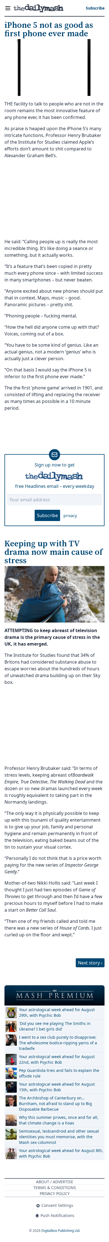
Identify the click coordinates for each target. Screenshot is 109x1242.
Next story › (90, 963)
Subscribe (47, 515)
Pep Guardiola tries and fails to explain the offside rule (59, 1073)
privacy (70, 515)
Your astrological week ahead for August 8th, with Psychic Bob (61, 1153)
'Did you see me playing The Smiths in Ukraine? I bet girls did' (55, 1026)
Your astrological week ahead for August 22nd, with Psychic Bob (57, 1059)
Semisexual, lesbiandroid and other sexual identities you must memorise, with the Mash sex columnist (59, 1136)
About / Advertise (54, 1181)
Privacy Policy (55, 1193)
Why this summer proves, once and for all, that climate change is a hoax (58, 1120)
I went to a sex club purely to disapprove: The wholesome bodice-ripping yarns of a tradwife (58, 1042)
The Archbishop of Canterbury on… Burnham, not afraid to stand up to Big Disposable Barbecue (55, 1103)
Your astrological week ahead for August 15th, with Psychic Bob (57, 1086)
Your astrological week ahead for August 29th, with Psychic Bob (57, 1012)
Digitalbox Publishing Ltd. (60, 1230)
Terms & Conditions (54, 1187)
